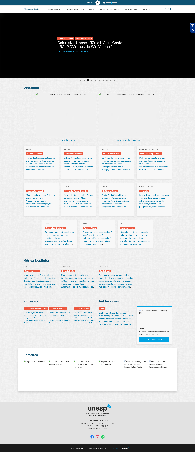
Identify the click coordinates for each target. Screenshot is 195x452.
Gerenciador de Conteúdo (97, 448)
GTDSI (118, 448)
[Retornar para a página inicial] (97, 411)
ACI (113, 448)
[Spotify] (171, 9)
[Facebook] (165, 9)
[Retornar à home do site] (32, 9)
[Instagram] (168, 9)
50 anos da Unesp (66, 140)
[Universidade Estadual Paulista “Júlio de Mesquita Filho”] (125, 448)
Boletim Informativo (67, 38)
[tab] (80, 80)
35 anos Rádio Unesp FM (129, 140)
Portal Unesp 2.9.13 (77, 448)
